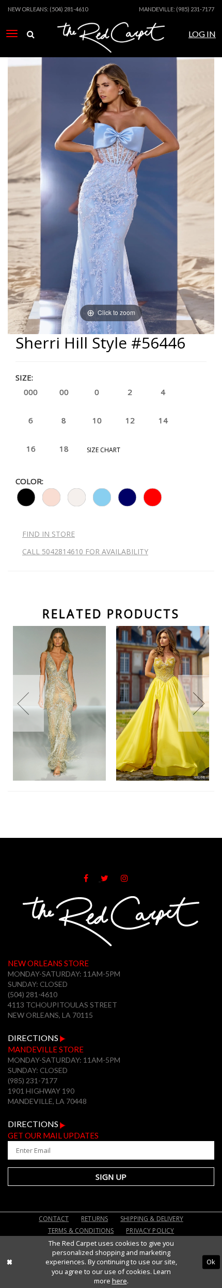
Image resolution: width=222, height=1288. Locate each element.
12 (130, 420)
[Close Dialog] (9, 1262)
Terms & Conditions (81, 1230)
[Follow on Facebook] (92, 878)
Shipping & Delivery (151, 1218)
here (119, 1280)
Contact (54, 1218)
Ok (211, 1261)
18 (64, 448)
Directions (34, 1038)
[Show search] (30, 34)
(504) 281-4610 (69, 9)
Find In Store (48, 534)
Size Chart (103, 449)
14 (163, 420)
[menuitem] (12, 33)
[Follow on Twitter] (111, 878)
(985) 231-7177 (195, 9)
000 (31, 392)
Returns (94, 1218)
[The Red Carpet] (111, 48)
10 (97, 420)
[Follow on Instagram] (129, 878)
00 (64, 392)
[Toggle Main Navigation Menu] (12, 33)
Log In (202, 34)
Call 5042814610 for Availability (85, 551)
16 (31, 448)
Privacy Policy (150, 1230)
